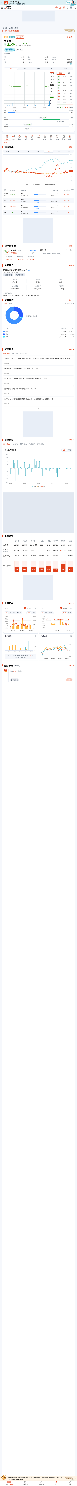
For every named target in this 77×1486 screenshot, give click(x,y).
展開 (71, 64)
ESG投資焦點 (69, 31)
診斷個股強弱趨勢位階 (12, 31)
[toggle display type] (35, 608)
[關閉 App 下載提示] (2, 3)
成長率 (29, 608)
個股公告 (15, 353)
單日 (64, 450)
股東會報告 (19, 275)
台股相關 (23, 353)
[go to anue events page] (67, 7)
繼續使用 (69, 1478)
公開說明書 (8, 275)
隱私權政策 (20, 1479)
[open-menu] (2, 8)
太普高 (16, 28)
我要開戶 (20, 37)
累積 (69, 450)
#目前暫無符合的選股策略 (50, 253)
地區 (5, 303)
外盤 (71, 107)
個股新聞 (6, 353)
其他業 (12, 37)
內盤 (58, 107)
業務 (10, 303)
